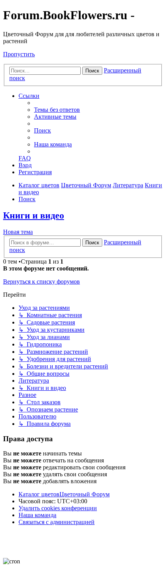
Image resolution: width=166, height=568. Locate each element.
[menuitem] (57, 109)
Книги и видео (33, 215)
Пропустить (19, 54)
